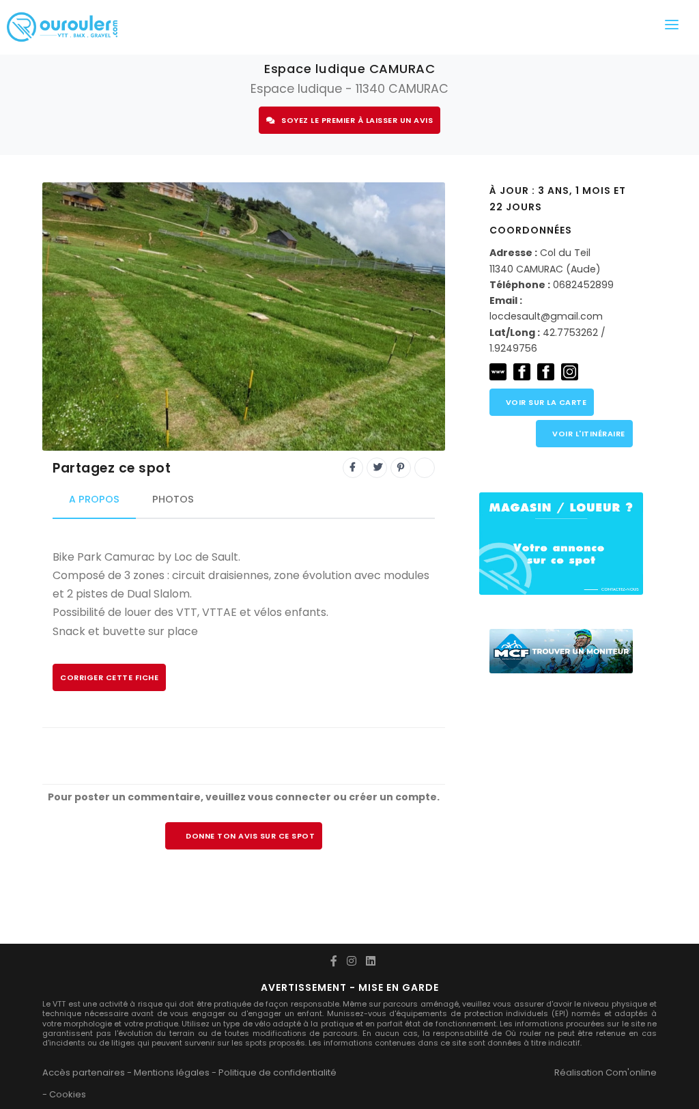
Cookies (67, 1094)
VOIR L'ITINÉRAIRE (587, 433)
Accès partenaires (83, 1072)
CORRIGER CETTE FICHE (109, 677)
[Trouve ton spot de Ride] (62, 27)
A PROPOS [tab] (94, 499)
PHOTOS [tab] (173, 499)
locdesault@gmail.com (546, 316)
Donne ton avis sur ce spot (250, 835)
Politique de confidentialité (277, 1072)
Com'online (631, 1072)
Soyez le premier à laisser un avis (357, 120)
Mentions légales (172, 1072)
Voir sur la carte (544, 402)
